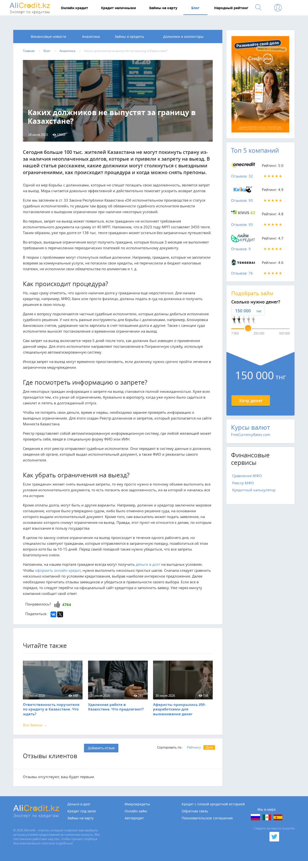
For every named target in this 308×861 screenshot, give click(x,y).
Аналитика (91, 36)
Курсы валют (250, 427)
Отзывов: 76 (242, 273)
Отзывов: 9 (241, 248)
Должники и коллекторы (183, 36)
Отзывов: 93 (242, 224)
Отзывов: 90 (242, 200)
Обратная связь (195, 811)
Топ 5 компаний (255, 150)
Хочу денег (251, 400)
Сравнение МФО (247, 475)
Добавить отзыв (101, 748)
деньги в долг (148, 564)
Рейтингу (194, 747)
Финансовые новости (48, 36)
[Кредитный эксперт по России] (255, 817)
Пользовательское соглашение (207, 818)
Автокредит (134, 818)
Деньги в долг (78, 804)
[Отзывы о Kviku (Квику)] (243, 190)
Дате (209, 747)
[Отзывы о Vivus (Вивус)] (243, 214)
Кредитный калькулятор (254, 489)
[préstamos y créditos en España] (278, 817)
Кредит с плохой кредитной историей (213, 804)
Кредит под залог (81, 811)
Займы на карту (80, 818)
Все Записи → (35, 725)
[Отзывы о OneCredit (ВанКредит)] (243, 166)
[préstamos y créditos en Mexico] (267, 817)
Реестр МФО (243, 482)
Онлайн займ (136, 811)
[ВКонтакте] (53, 614)
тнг (259, 311)
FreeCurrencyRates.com (250, 434)
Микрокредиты (137, 804)
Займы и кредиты (129, 36)
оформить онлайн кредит (58, 570)
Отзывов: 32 (242, 176)
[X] (60, 614)
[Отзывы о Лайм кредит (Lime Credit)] (243, 239)
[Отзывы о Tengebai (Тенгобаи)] (243, 263)
